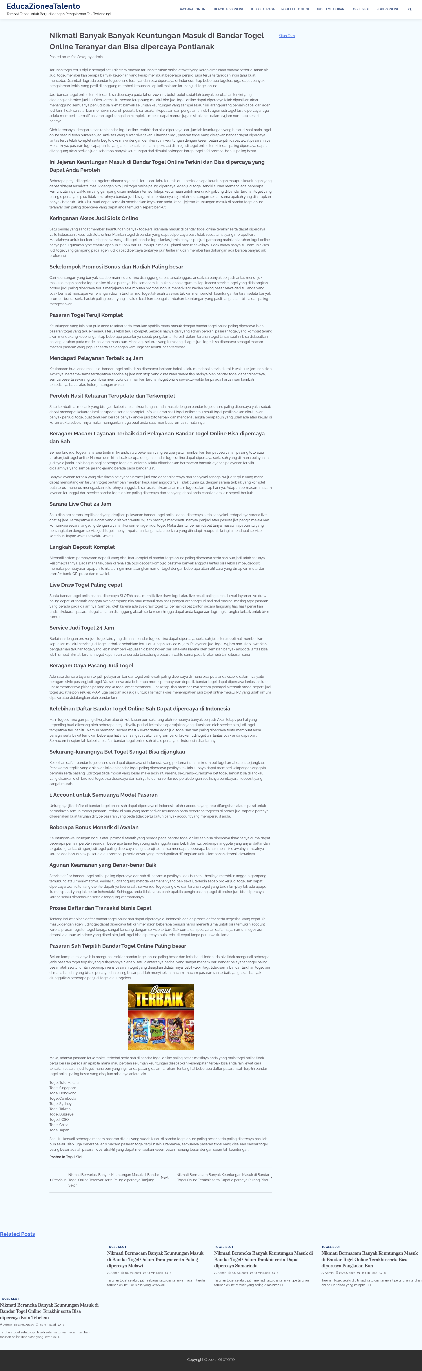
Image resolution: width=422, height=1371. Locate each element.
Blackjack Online (229, 9)
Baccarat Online (193, 9)
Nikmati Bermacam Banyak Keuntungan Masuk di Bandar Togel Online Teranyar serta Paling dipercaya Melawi (155, 1260)
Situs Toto (287, 36)
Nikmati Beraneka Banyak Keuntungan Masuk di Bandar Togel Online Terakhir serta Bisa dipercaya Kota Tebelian (49, 1311)
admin (98, 57)
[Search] (410, 9)
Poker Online (388, 9)
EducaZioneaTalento (43, 6)
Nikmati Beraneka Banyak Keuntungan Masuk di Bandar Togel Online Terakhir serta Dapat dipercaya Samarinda (263, 1260)
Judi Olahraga (263, 9)
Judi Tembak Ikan (330, 9)
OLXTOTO (226, 1360)
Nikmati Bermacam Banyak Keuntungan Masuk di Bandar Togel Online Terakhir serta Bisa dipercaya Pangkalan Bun (370, 1260)
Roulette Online (295, 9)
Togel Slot (360, 9)
